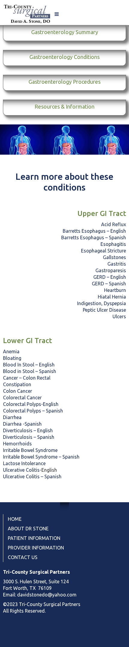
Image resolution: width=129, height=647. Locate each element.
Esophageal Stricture (103, 250)
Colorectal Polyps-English (30, 404)
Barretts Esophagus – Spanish (93, 237)
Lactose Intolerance (24, 463)
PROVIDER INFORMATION (36, 547)
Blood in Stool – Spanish (29, 371)
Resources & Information (64, 106)
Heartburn (115, 290)
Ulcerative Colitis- (22, 470)
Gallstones (114, 257)
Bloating (12, 358)
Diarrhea (12, 417)
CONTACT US (23, 557)
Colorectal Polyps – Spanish (33, 410)
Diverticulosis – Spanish (28, 437)
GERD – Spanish (109, 283)
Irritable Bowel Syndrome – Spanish (41, 456)
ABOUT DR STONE (28, 528)
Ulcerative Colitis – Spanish (32, 476)
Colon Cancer (17, 391)
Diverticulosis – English (28, 430)
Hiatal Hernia (112, 296)
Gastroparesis (110, 270)
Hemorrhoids (17, 443)
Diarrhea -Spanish (22, 424)
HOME (15, 519)
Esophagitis (113, 244)
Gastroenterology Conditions (64, 57)
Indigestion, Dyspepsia (101, 303)
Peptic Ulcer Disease (104, 310)
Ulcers (119, 316)
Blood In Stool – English (29, 364)
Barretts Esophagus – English (94, 231)
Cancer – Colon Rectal (26, 377)
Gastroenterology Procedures (64, 82)
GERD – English (109, 277)
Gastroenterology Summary (64, 32)
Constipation (17, 384)
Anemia (12, 351)
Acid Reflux (113, 224)
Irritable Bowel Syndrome (30, 450)
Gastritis (116, 264)
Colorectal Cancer (22, 397)
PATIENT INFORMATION (34, 538)
